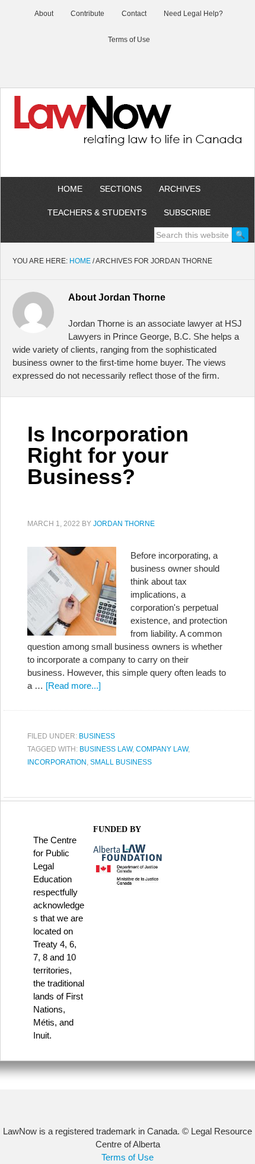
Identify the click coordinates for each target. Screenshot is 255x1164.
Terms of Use (127, 1157)
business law (105, 749)
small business (121, 762)
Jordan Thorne (124, 524)
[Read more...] (73, 686)
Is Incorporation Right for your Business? (108, 455)
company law (162, 749)
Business (97, 736)
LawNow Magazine (127, 129)
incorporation (57, 762)
